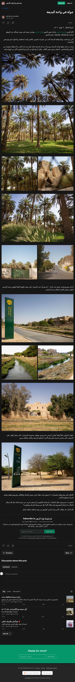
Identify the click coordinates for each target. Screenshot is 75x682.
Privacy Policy (52, 538)
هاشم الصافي (61, 32)
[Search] (71, 591)
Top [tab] (4, 591)
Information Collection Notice (37, 538)
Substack (28, 678)
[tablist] (10, 567)
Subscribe (61, 3)
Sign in (69, 3)
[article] (37, 601)
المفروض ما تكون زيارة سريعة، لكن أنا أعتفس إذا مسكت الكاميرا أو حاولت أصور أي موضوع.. (30, 599)
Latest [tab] (9, 591)
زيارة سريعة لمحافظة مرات (11, 597)
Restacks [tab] (14, 567)
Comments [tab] (6, 567)
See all (5, 634)
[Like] (3, 23)
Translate (6, 8)
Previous (9, 553)
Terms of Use (47, 536)
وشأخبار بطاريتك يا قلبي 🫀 (11, 621)
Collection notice (51, 668)
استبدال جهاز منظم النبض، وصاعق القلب (14, 624)
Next (67, 553)
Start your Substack (32, 673)
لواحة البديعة (39, 32)
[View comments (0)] (8, 23)
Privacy (37, 668)
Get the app (47, 673)
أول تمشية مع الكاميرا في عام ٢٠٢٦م (14, 609)
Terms (43, 668)
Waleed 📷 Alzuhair (12, 16)
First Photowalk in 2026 (10, 612)
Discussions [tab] (16, 591)
